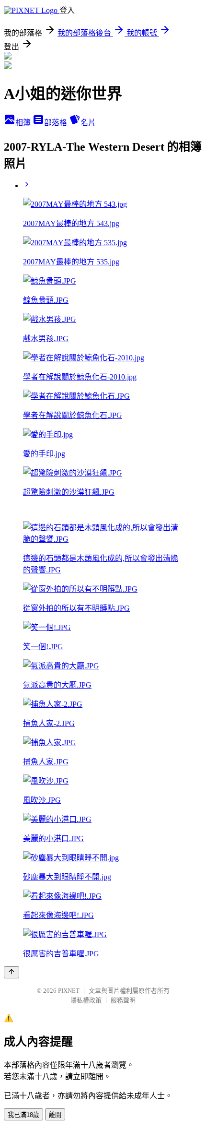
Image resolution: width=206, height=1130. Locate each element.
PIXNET (69, 990)
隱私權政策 (86, 1000)
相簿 (24, 123)
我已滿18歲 (23, 1114)
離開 (55, 1114)
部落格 (56, 123)
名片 (88, 123)
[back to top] (11, 972)
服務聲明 (123, 1000)
